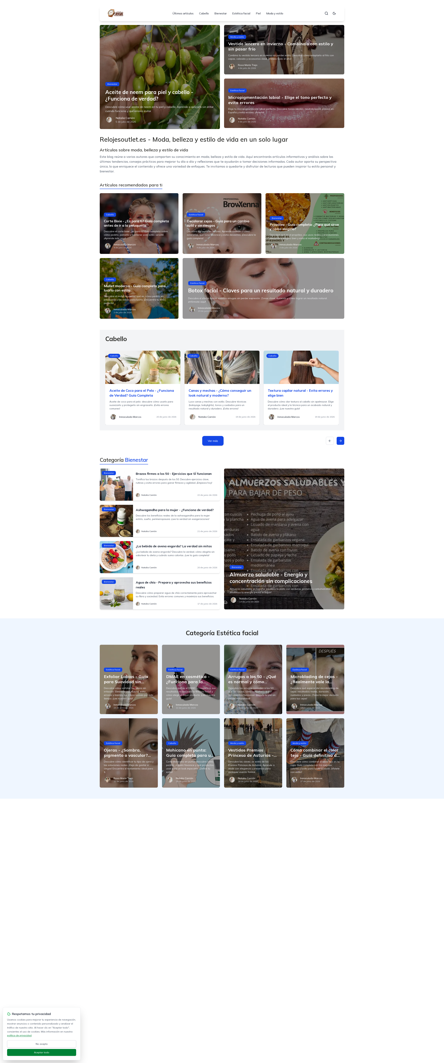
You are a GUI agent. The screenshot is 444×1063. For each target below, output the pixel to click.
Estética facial (241, 13)
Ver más (213, 441)
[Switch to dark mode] (334, 13)
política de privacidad (19, 1035)
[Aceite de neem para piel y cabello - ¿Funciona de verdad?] (160, 77)
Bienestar (220, 13)
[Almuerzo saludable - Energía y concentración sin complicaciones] (284, 539)
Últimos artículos (183, 13)
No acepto (42, 1043)
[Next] (340, 441)
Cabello (204, 13)
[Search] (326, 13)
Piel (258, 13)
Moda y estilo (274, 13)
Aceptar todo (41, 1052)
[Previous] (330, 441)
